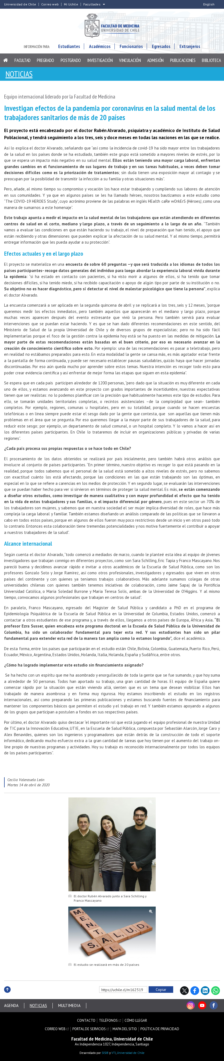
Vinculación (130, 60)
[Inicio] (5, 60)
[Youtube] (202, 1005)
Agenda (11, 1005)
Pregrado (45, 60)
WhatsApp (215, 990)
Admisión (155, 60)
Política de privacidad (159, 1029)
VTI (113, 1053)
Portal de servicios (89, 1029)
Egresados (161, 46)
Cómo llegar (136, 1020)
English (208, 4)
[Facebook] (214, 1005)
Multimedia (69, 1005)
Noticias (19, 73)
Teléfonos (108, 1020)
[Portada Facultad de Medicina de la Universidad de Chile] (112, 26)
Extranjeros (189, 46)
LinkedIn (205, 990)
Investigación (100, 60)
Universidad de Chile (20, 4)
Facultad (22, 60)
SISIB (105, 1053)
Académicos (100, 46)
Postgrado (71, 60)
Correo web (50, 4)
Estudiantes (69, 46)
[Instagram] (191, 1005)
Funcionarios (131, 46)
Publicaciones (183, 60)
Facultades (92, 4)
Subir (7, 995)
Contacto (86, 1020)
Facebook (194, 990)
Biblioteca (211, 60)
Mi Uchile (71, 4)
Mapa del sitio (125, 1029)
